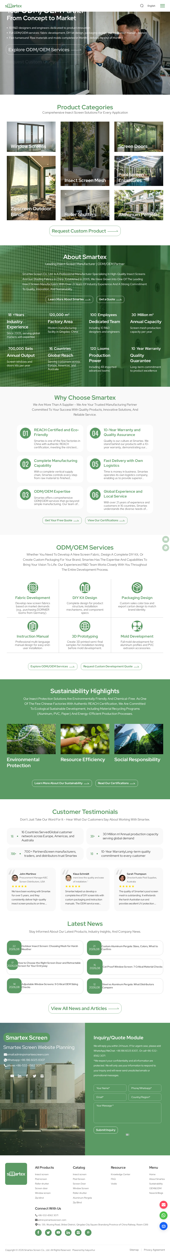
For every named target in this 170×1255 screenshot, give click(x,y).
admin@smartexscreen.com (31, 1054)
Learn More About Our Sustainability (59, 783)
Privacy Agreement (154, 1250)
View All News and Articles (79, 1008)
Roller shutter (42, 1183)
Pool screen (41, 1179)
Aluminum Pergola (82, 1197)
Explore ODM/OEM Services (39, 49)
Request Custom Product (79, 231)
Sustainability (156, 1183)
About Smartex (157, 1179)
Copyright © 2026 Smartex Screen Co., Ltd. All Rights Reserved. (38, 1250)
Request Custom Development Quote (108, 666)
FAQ (113, 1179)
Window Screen (81, 1188)
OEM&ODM (155, 1188)
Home (152, 1174)
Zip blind (39, 1197)
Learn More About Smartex (66, 299)
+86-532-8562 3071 (29, 1065)
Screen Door (79, 1183)
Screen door (41, 1188)
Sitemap (134, 1250)
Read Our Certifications (113, 783)
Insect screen (42, 1174)
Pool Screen (79, 1179)
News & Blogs (156, 1193)
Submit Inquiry (105, 1130)
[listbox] (152, 6)
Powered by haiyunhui (83, 1250)
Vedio (114, 1183)
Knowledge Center (120, 1174)
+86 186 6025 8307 (32, 1060)
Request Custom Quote (34, 62)
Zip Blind (77, 1202)
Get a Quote (107, 299)
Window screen (43, 1193)
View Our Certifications (103, 520)
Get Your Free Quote (58, 520)
